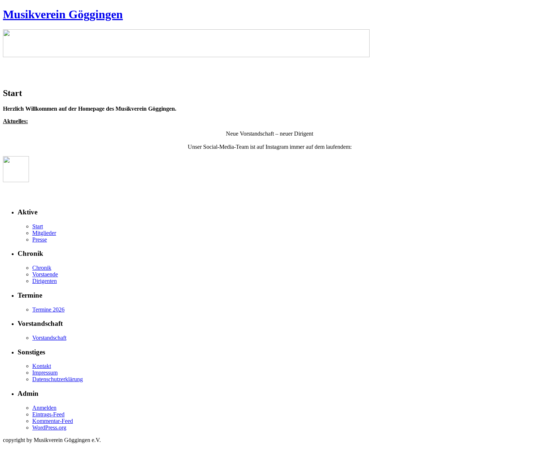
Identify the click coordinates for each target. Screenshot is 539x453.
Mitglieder (44, 233)
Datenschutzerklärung (57, 379)
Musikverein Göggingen (63, 14)
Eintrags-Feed (48, 414)
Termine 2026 (48, 309)
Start (37, 226)
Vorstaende (45, 274)
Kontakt (41, 366)
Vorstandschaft (49, 338)
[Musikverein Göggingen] (186, 55)
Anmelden (44, 408)
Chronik (41, 268)
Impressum (45, 372)
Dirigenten (44, 281)
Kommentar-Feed (52, 421)
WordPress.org (49, 427)
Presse (39, 239)
